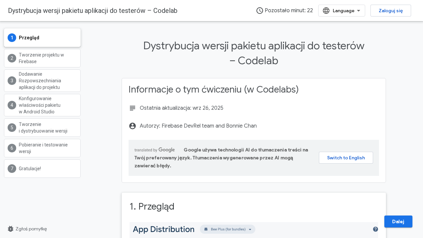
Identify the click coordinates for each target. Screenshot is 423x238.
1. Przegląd (152, 206)
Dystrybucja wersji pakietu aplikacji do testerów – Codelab (92, 11)
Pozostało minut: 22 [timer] (284, 11)
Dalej (398, 221)
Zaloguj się (391, 11)
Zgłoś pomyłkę (27, 229)
